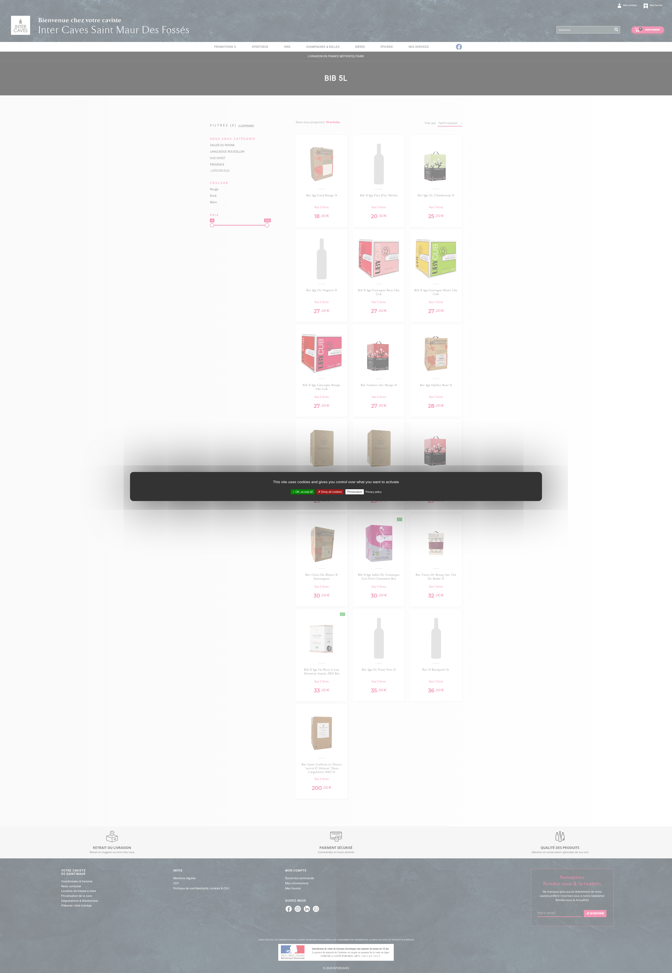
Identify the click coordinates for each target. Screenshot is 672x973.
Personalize (354, 491)
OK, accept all (304, 491)
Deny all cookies (331, 491)
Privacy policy (374, 491)
